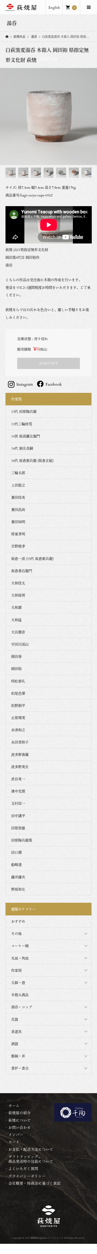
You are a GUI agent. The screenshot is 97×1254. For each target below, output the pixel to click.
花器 (14, 1019)
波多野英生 (20, 766)
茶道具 (16, 1031)
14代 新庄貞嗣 (22, 448)
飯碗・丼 (18, 1056)
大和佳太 (18, 583)
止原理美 (18, 717)
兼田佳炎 (18, 497)
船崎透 (16, 864)
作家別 (16, 970)
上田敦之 (18, 485)
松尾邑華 (18, 693)
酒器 (14, 1043)
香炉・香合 (20, 1068)
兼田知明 (18, 521)
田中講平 (18, 815)
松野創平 (18, 705)
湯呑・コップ (21, 1007)
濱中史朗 (18, 791)
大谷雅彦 (18, 632)
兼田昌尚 (18, 509)
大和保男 (18, 595)
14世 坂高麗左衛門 (25, 436)
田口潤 (16, 852)
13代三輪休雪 (21, 423)
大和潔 (16, 607)
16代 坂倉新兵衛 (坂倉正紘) (32, 460)
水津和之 (18, 729)
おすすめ (18, 921)
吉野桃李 (18, 546)
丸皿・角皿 (20, 958)
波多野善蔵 (20, 754)
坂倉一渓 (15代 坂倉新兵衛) (32, 558)
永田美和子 (20, 742)
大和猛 (16, 619)
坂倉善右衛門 (21, 570)
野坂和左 (18, 889)
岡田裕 (16, 668)
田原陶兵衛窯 (21, 840)
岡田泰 (16, 656)
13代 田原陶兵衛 (24, 411)
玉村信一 (18, 803)
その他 (16, 933)
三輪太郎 (18, 472)
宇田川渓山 (20, 644)
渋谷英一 (18, 778)
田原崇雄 (18, 828)
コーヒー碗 (20, 945)
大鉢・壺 (18, 982)
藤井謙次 (18, 877)
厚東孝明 (18, 534)
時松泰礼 (18, 681)
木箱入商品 (20, 994)
